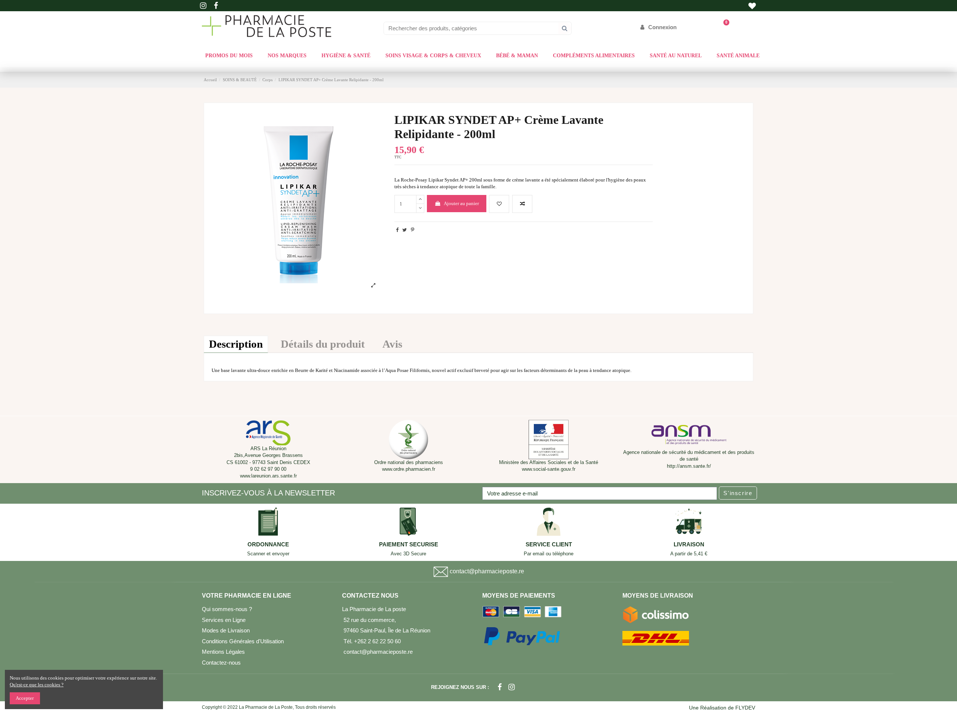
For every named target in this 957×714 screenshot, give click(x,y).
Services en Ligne (224, 620)
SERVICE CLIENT (549, 544)
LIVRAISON (689, 544)
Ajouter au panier (461, 203)
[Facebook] (500, 687)
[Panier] (723, 27)
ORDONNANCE (268, 544)
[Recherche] (564, 28)
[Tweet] (404, 230)
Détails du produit (323, 344)
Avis (392, 344)
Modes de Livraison (226, 630)
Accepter (25, 698)
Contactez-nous (221, 662)
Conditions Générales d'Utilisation (243, 641)
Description (236, 344)
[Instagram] (512, 687)
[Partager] (397, 230)
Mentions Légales (223, 652)
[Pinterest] (412, 230)
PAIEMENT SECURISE (408, 544)
